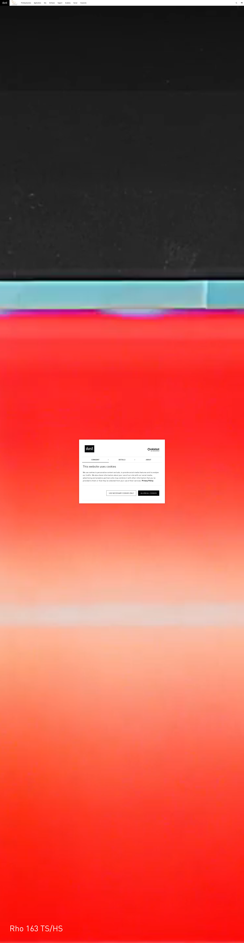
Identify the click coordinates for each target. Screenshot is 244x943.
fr (242, 3)
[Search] (236, 2)
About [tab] (148, 460)
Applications (37, 3)
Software (52, 3)
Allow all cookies (149, 493)
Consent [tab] (95, 460)
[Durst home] (5, 3)
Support (60, 3)
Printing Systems (26, 3)
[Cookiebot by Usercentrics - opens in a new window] (151, 449)
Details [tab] (122, 460)
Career (75, 3)
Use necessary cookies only (121, 493)
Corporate (83, 3)
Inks (45, 3)
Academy (68, 3)
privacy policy (147, 481)
